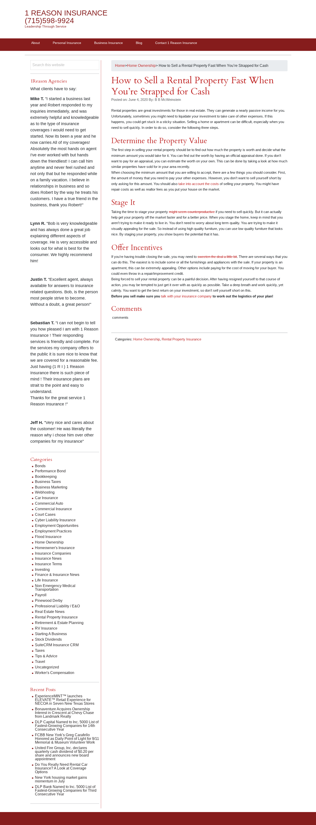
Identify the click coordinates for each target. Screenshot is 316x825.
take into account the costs (198, 184)
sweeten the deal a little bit (217, 257)
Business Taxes (48, 482)
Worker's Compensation (54, 673)
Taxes (40, 650)
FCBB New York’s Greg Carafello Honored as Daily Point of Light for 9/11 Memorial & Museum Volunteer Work (67, 738)
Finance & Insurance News (57, 575)
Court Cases (45, 514)
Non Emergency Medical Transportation (55, 587)
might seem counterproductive (192, 212)
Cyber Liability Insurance (55, 520)
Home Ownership (146, 339)
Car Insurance (46, 498)
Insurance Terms (48, 564)
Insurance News (48, 558)
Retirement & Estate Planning (59, 623)
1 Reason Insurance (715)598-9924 (66, 17)
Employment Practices (53, 531)
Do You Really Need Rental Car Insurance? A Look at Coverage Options (61, 768)
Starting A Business (51, 634)
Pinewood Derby (48, 601)
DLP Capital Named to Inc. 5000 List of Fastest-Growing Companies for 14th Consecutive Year (67, 725)
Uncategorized (47, 667)
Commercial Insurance (53, 509)
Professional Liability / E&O (57, 606)
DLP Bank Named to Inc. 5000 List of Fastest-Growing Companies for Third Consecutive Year (65, 790)
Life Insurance (46, 580)
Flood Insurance (48, 537)
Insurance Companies (53, 553)
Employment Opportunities (56, 526)
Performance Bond (50, 471)
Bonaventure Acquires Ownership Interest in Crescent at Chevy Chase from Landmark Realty (64, 712)
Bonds (40, 466)
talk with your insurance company (186, 296)
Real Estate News (50, 612)
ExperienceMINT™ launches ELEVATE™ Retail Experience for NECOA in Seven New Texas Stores (64, 699)
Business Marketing (51, 487)
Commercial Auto (49, 503)
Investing (42, 570)
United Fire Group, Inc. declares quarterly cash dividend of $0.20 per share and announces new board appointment (64, 753)
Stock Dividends (48, 639)
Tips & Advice (46, 656)
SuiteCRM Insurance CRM (57, 645)
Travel (40, 662)
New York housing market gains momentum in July (61, 779)
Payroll (40, 595)
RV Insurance (46, 628)
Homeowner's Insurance (55, 548)
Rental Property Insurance (181, 339)
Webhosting (45, 492)
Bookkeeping (46, 477)
